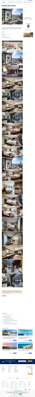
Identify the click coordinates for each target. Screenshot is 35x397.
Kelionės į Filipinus (12, 387)
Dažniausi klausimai (7, 0)
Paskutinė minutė (3, 371)
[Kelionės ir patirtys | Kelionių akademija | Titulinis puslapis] (4, 2)
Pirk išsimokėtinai (29, 384)
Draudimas (29, 383)
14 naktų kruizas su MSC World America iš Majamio (24, 350)
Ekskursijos (9, 369)
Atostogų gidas (3, 0)
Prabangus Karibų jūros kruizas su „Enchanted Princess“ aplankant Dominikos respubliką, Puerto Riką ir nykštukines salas (9, 338)
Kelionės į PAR (16, 384)
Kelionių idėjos (9, 372)
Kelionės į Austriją (7, 386)
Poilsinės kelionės (3, 368)
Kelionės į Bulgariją (3, 384)
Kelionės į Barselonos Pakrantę (20, 387)
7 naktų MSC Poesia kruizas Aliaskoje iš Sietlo (7, 350)
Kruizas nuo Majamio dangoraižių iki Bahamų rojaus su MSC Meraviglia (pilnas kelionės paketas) (24, 338)
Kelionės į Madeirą (24, 384)
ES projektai (15, 372)
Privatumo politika (15, 369)
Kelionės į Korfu (20, 385)
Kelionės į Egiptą (3, 383)
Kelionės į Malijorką (24, 385)
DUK (8, 371)
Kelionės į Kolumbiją (12, 388)
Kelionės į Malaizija (16, 388)
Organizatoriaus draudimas (16, 371)
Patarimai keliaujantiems (10, 368)
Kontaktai (12, 0)
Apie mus (10, 0)
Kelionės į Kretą (20, 383)
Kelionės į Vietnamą (12, 383)
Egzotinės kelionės (3, 369)
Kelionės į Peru (12, 384)
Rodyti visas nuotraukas (12, 25)
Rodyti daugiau (12, 39)
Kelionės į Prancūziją (7, 384)
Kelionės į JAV (16, 383)
